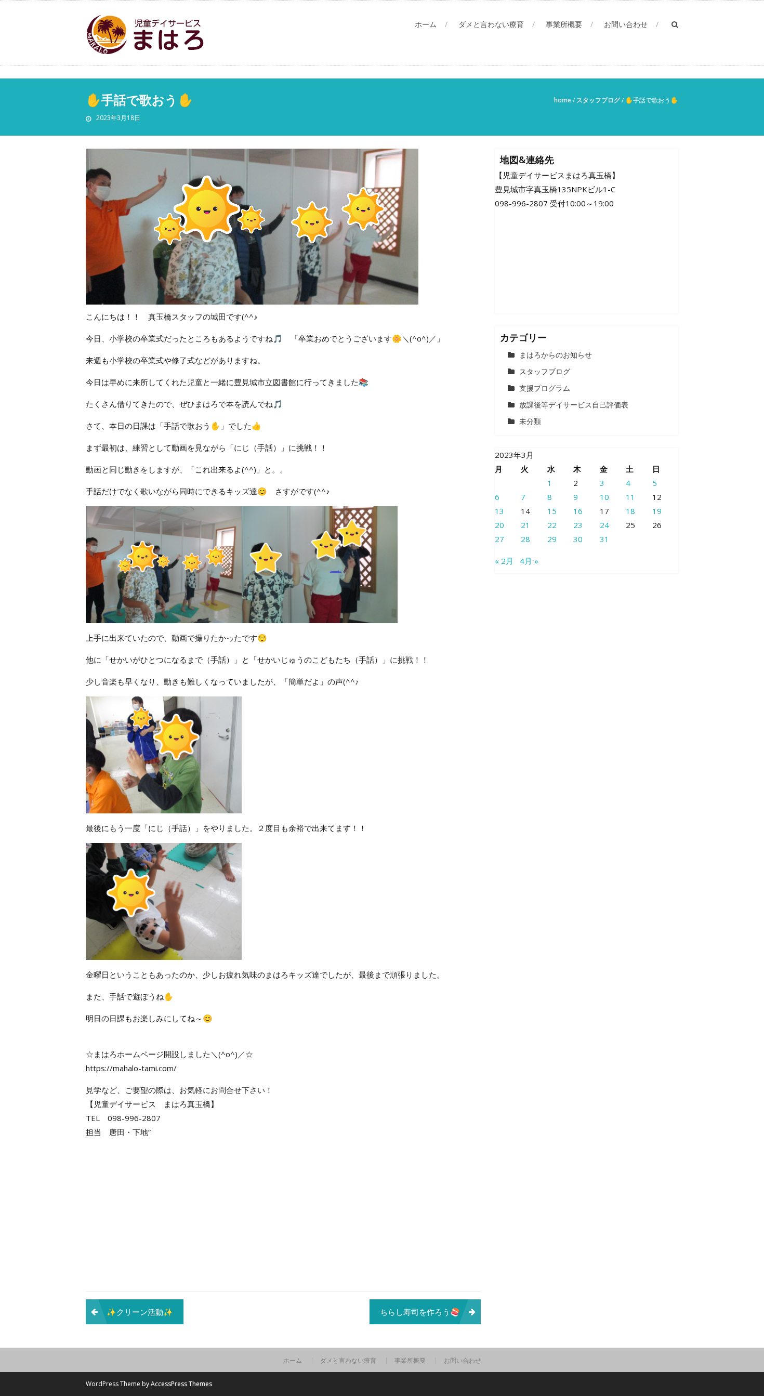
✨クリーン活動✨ (140, 1312)
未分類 (530, 421)
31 (604, 539)
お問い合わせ (626, 24)
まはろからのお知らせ (555, 355)
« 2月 (504, 561)
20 (499, 525)
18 (630, 511)
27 (499, 539)
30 (578, 539)
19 (657, 511)
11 (630, 497)
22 (552, 525)
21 (525, 525)
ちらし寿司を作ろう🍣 (420, 1312)
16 (578, 511)
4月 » (529, 561)
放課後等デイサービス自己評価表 (573, 405)
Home (562, 100)
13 (499, 511)
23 (578, 525)
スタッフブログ (598, 100)
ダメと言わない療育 (491, 24)
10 (604, 497)
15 (552, 511)
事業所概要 (564, 24)
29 (552, 539)
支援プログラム (544, 388)
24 (604, 525)
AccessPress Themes (181, 1383)
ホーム (426, 24)
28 (525, 539)
